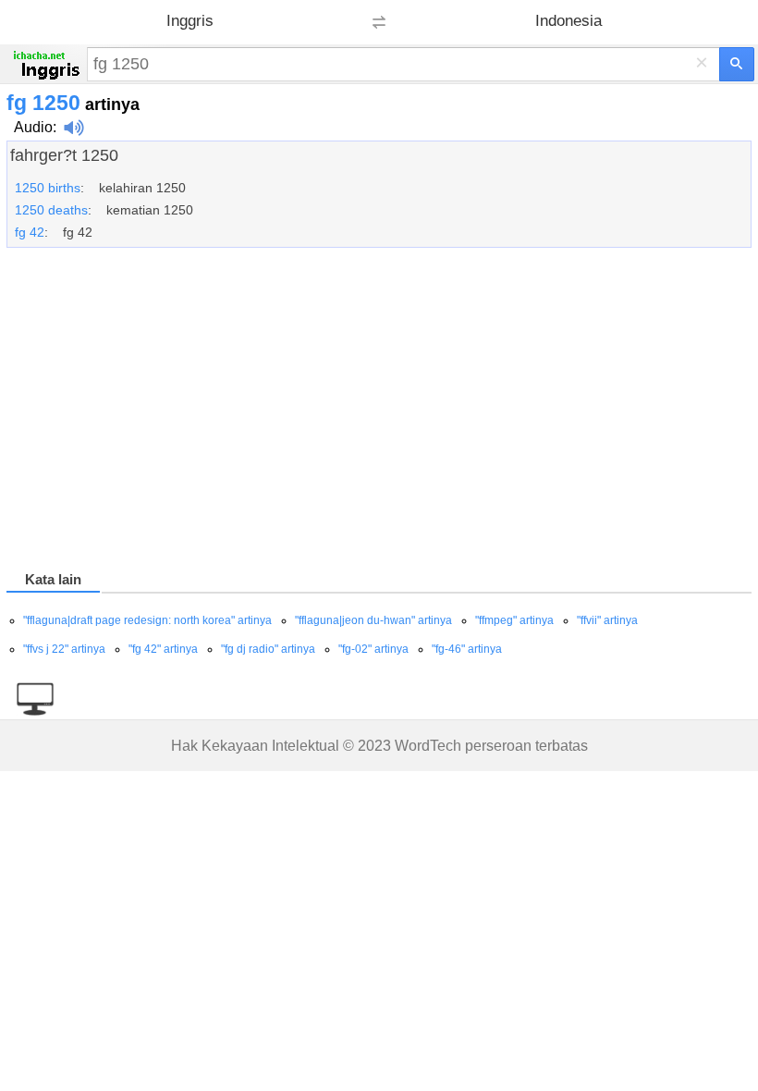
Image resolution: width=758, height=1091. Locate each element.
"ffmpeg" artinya (514, 620)
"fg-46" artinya (467, 649)
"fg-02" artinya (373, 649)
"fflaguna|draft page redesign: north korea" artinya (147, 620)
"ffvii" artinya (607, 620)
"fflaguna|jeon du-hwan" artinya (373, 620)
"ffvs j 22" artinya (64, 649)
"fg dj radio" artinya (268, 649)
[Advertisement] (379, 412)
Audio (33, 127)
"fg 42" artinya (163, 649)
